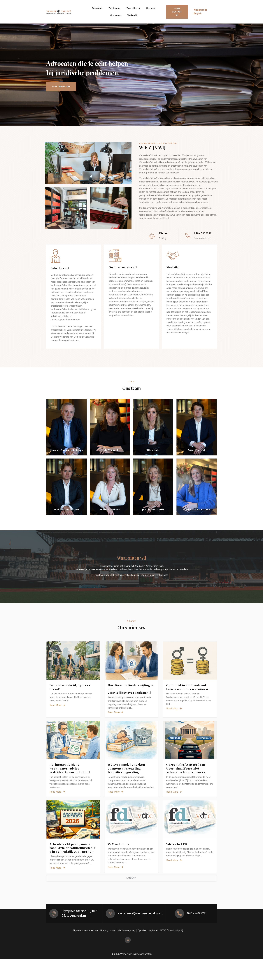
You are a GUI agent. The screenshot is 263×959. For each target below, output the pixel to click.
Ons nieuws (115, 15)
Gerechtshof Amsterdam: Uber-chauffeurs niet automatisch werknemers (185, 768)
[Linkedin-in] (128, 940)
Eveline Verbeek (110, 509)
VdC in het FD (118, 844)
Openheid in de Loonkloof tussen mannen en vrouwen (187, 687)
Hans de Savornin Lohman (66, 449)
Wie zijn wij (97, 8)
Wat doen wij (114, 8)
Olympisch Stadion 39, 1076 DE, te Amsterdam (79, 913)
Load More (131, 877)
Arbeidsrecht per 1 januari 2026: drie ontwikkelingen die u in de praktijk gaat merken (72, 848)
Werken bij (132, 15)
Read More (55, 705)
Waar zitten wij (133, 8)
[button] (177, 12)
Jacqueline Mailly (153, 509)
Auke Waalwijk (196, 449)
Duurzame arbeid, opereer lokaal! (70, 687)
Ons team (150, 8)
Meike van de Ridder (196, 509)
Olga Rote (153, 449)
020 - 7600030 (196, 913)
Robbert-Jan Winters (66, 509)
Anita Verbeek (110, 449)
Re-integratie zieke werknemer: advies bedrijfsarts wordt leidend (69, 768)
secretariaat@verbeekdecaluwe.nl (140, 913)
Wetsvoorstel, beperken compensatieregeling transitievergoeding (126, 768)
